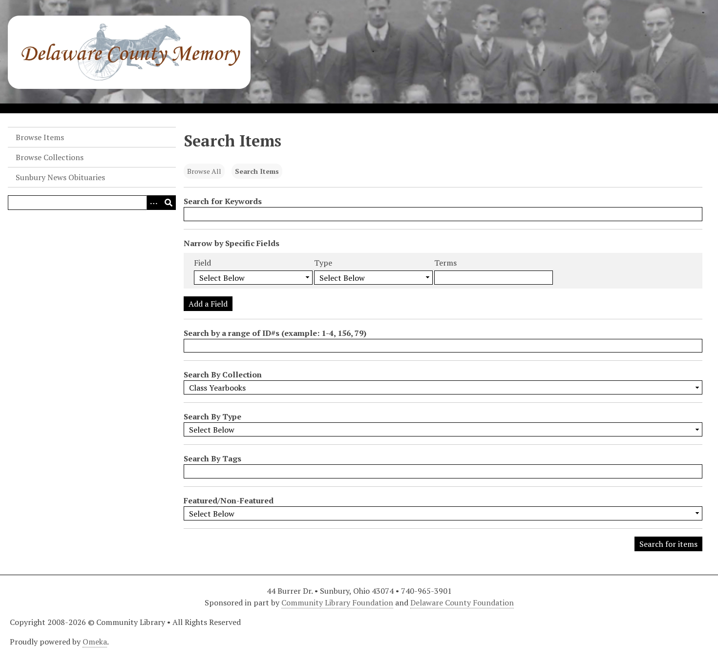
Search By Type (212, 416)
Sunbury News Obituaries (60, 177)
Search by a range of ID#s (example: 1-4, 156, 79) (275, 333)
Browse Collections (50, 157)
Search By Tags (212, 458)
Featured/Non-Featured (229, 500)
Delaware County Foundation (462, 602)
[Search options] (154, 202)
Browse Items (40, 137)
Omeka (95, 641)
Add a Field (208, 303)
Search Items (257, 171)
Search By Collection (223, 374)
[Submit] (168, 202)
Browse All (204, 171)
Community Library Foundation (337, 602)
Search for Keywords (223, 201)
